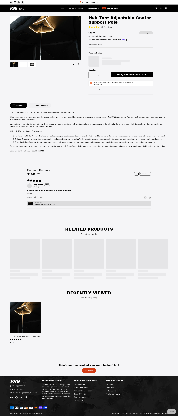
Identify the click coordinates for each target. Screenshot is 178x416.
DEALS (71, 8)
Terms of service (136, 413)
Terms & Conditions (81, 394)
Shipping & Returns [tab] (41, 105)
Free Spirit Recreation (22, 413)
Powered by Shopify (36, 413)
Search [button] (90, 370)
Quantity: (92, 70)
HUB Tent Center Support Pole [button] (45, 204)
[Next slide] (78, 64)
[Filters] (136, 174)
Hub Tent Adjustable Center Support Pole (25, 336)
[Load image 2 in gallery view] (23, 64)
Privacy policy (125, 413)
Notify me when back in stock (131, 74)
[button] (155, 8)
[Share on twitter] (149, 197)
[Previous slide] (73, 64)
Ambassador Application (83, 391)
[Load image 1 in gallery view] (14, 64)
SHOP (63, 8)
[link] (100, 27)
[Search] (156, 8)
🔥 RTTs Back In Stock (87, 2)
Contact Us (110, 388)
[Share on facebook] (145, 197)
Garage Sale (78, 400)
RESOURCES (92, 8)
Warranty (109, 385)
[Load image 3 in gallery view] (32, 64)
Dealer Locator (79, 385)
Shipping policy (149, 413)
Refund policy (114, 413)
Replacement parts (113, 394)
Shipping (91, 36)
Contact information (161, 413)
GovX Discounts (80, 397)
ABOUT (81, 8)
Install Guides (111, 391)
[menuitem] (89, 385)
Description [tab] (20, 105)
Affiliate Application (81, 388)
